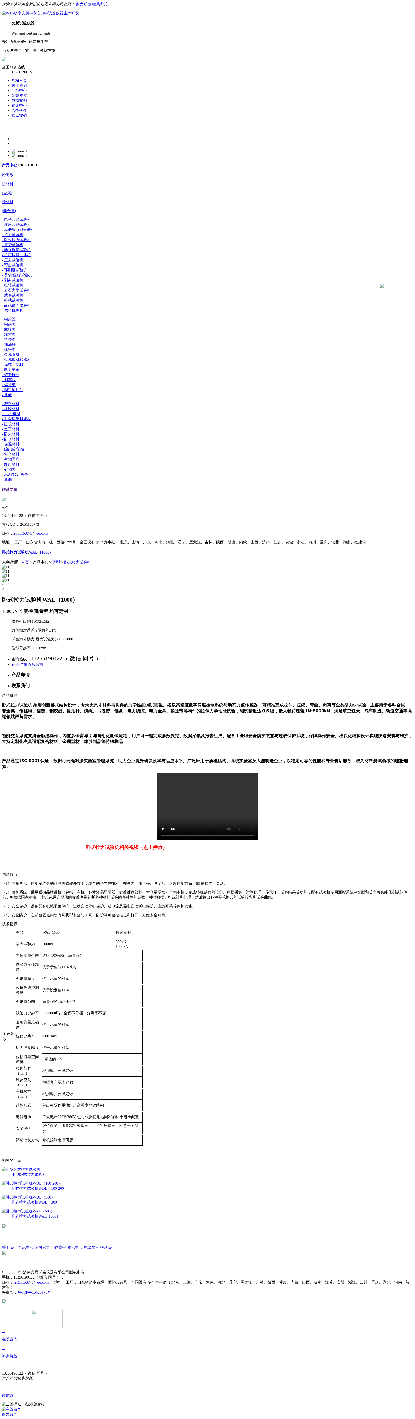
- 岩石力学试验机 (16, 290)
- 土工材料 (10, 429)
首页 (25, 562)
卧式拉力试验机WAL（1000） (27, 552)
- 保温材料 (10, 444)
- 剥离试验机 (12, 280)
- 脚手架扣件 (12, 390)
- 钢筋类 (9, 324)
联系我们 (19, 116)
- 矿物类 (9, 469)
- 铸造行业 (10, 375)
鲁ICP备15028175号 (34, 1292)
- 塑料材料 (10, 404)
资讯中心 (19, 106)
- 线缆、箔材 (12, 365)
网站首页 (19, 80)
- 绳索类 (9, 334)
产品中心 (19, 90)
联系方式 (100, 4)
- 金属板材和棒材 (16, 360)
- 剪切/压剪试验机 (17, 275)
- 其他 (7, 395)
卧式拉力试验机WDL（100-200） (40, 1188)
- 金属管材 (10, 355)
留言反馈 (83, 4)
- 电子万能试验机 (16, 220)
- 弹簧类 (9, 349)
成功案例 (19, 100)
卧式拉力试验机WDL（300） (36, 1202)
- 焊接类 (9, 385)
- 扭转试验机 (12, 285)
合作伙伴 (19, 111)
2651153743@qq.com (30, 533)
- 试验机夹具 (12, 310)
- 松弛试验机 (12, 300)
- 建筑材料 (10, 424)
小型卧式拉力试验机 (29, 1174)
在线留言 (35, 665)
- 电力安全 (10, 370)
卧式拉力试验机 (77, 562)
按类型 (7, 175)
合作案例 (58, 1247)
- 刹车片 (9, 380)
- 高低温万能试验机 (18, 230)
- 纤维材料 (10, 464)
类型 (56, 562)
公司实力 (42, 1247)
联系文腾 (9, 489)
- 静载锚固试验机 (16, 305)
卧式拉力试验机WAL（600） (36, 1216)
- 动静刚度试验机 (16, 250)
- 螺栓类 (9, 329)
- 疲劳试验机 (12, 245)
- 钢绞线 (9, 319)
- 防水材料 (10, 439)
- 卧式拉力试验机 (16, 240)
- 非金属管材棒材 (16, 419)
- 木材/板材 (11, 414)
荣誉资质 (19, 95)
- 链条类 (9, 339)
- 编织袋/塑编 (13, 449)
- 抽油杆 (9, 344)
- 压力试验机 (12, 260)
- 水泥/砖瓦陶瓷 (15, 474)
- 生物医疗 (10, 459)
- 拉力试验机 (12, 235)
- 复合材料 (10, 454)
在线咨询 (19, 665)
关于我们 (19, 85)
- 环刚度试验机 (14, 270)
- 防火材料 (10, 434)
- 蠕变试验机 (12, 295)
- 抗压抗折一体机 (16, 255)
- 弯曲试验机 (12, 265)
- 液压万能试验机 (16, 225)
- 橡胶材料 (10, 409)
